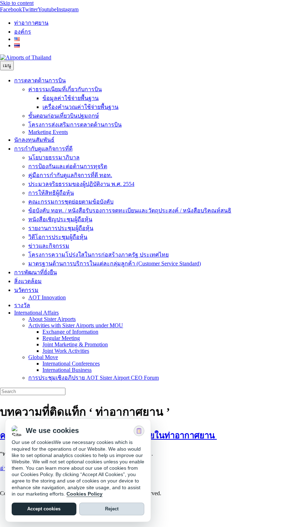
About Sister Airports (52, 319)
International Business (67, 370)
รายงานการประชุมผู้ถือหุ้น (60, 228)
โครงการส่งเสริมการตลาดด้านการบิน (75, 125)
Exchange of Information (70, 332)
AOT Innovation (47, 297)
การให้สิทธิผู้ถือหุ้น (51, 193)
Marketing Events (48, 132)
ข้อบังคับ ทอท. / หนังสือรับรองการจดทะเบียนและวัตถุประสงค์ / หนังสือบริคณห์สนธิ (129, 210)
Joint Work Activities (65, 351)
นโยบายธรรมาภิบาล (54, 157)
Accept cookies (43, 508)
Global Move (43, 357)
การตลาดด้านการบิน (40, 80)
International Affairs (36, 313)
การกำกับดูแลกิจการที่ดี (43, 149)
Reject (111, 508)
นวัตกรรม (26, 290)
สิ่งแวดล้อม (28, 281)
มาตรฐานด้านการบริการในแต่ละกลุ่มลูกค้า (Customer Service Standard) (114, 263)
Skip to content (17, 3)
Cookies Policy (84, 494)
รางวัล (22, 305)
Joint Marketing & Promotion (75, 344)
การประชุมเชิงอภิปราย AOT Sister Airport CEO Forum (93, 378)
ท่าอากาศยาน (31, 23)
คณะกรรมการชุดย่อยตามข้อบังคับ (71, 202)
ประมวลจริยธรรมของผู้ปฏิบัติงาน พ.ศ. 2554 (81, 184)
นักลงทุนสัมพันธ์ (34, 140)
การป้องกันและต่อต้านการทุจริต (67, 166)
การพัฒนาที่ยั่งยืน (35, 272)
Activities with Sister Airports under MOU (75, 325)
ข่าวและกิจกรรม (48, 246)
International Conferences (71, 364)
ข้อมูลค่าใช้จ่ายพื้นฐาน (70, 98)
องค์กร (22, 32)
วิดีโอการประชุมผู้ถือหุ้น (57, 237)
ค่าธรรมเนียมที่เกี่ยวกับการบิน (65, 89)
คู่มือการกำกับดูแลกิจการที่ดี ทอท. (70, 175)
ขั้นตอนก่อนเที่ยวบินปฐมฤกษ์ (63, 116)
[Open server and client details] (139, 431)
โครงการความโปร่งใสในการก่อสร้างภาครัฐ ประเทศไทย (98, 255)
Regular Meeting (61, 338)
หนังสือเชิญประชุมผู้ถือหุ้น (60, 219)
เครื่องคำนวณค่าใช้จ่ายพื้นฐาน (80, 107)
